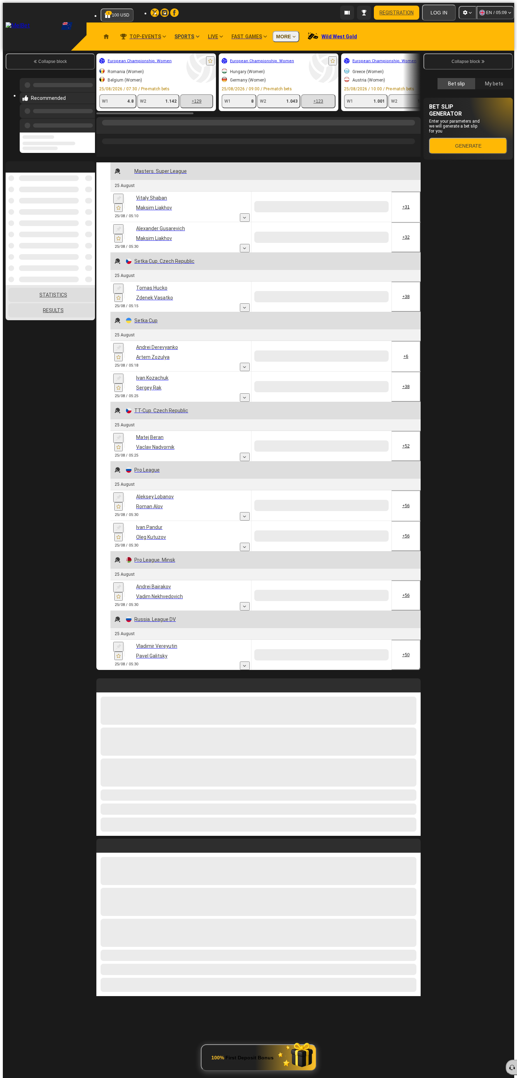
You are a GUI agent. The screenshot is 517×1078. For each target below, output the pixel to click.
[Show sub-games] (303, 217)
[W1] (324, 207)
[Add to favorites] (210, 60)
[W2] (377, 207)
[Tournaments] (364, 13)
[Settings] (467, 12)
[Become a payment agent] (347, 13)
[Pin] (118, 199)
